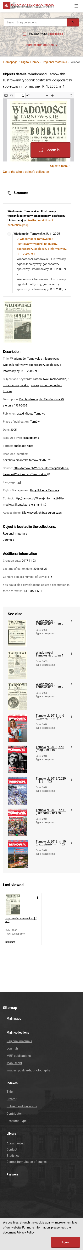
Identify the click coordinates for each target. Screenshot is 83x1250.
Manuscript (14, 1063)
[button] (37, 192)
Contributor (14, 1113)
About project (16, 1143)
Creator (11, 1099)
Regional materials (55, 62)
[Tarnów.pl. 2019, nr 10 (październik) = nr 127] (20, 854)
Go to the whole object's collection (26, 172)
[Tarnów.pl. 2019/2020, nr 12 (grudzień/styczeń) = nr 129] (20, 791)
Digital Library (30, 62)
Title (10, 1092)
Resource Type (16, 1121)
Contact (12, 1149)
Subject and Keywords (22, 1106)
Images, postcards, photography (28, 1070)
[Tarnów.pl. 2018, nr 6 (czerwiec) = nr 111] (20, 728)
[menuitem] (36, 233)
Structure (10, 942)
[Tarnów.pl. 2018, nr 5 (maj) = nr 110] (20, 759)
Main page (14, 1018)
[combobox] (35, 22)
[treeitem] (37, 274)
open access (55, 33)
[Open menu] (76, 5)
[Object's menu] (72, 622)
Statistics (13, 1155)
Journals (8, 539)
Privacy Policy (26, 1232)
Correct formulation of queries (27, 1162)
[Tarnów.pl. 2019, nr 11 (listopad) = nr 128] (20, 822)
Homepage (10, 62)
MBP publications (19, 1056)
